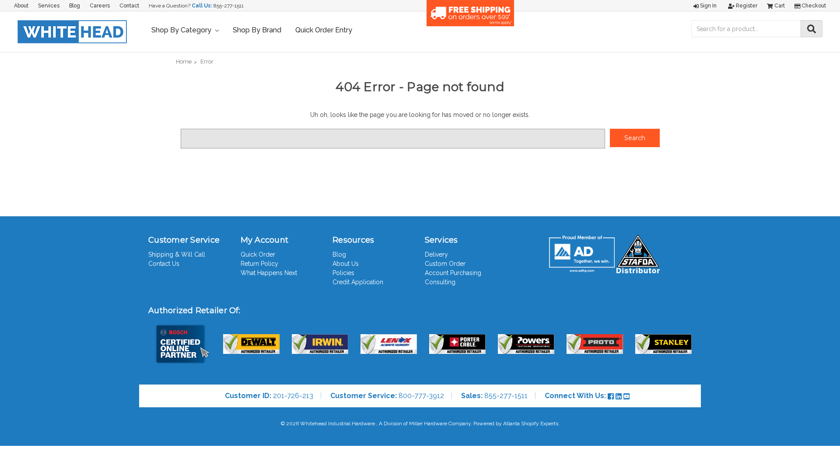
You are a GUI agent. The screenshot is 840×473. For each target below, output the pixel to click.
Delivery (436, 254)
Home (184, 61)
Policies (343, 272)
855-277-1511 (229, 6)
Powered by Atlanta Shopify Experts (515, 423)
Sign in (708, 6)
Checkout (813, 6)
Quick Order (258, 254)
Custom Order (445, 263)
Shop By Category (182, 30)
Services (49, 6)
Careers (100, 6)
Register (746, 6)
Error (207, 61)
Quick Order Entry (323, 30)
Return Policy (259, 263)
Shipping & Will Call (176, 254)
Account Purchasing (453, 272)
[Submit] (811, 28)
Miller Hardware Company (440, 423)
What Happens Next (269, 272)
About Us (345, 263)
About (21, 6)
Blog (74, 6)
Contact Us (163, 263)
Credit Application (357, 282)
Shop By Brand (257, 30)
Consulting (440, 282)
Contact (129, 6)
